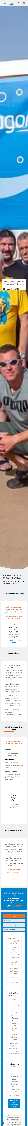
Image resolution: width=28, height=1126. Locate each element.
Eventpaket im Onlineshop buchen (14, 1103)
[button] (2, 1123)
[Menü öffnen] (23, 3)
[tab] (14, 916)
